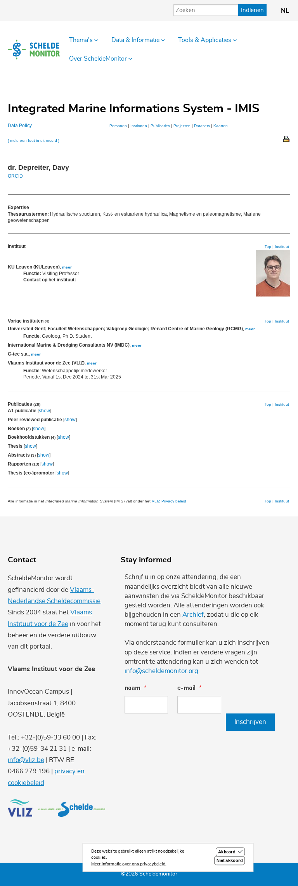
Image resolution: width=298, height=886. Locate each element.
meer (67, 267)
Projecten (182, 126)
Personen (118, 126)
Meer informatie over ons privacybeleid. (128, 864)
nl (285, 11)
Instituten (138, 126)
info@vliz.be (26, 760)
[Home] (34, 49)
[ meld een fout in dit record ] (33, 140)
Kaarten (220, 126)
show (44, 410)
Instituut (282, 246)
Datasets (202, 126)
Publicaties (160, 126)
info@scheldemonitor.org (161, 671)
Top (268, 246)
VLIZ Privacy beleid (169, 501)
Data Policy (20, 125)
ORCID (15, 176)
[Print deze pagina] (286, 138)
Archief (193, 614)
